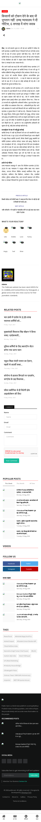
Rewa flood (8, 636)
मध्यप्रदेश (5, 11)
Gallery (22, 797)
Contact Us (23, 781)
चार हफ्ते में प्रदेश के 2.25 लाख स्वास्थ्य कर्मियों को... (17, 319)
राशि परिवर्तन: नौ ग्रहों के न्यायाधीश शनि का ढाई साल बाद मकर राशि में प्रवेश (20, 211)
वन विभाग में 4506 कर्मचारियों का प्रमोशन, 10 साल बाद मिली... (25, 491)
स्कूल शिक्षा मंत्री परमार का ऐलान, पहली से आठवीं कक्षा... (18, 363)
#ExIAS (33, 651)
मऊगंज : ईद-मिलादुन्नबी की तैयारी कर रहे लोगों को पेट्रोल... (27, 532)
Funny (29, 237)
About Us (15, 797)
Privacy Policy (32, 797)
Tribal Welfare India (11, 646)
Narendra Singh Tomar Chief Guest (16, 651)
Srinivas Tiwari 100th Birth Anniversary (17, 675)
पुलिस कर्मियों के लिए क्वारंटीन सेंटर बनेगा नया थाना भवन (18, 348)
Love (21, 237)
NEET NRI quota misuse (21, 680)
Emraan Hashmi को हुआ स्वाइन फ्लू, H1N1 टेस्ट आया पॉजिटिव (26, 595)
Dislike (13, 237)
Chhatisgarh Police (10, 670)
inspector (7, 680)
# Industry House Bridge (12, 666)
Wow (21, 251)
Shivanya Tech (26, 792)
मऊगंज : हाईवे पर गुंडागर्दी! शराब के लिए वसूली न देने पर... (27, 522)
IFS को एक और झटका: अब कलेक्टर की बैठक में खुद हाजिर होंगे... (27, 501)
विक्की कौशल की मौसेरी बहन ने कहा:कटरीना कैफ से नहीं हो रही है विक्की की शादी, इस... (20, 200)
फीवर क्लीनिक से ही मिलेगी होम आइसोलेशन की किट (17, 392)
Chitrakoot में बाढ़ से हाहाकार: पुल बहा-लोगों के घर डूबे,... (26, 512)
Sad (13, 251)
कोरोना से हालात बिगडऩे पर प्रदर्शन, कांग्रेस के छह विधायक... (19, 377)
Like (5, 237)
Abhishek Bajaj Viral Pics (23, 636)
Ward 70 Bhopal (24, 656)
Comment (8, 432)
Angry (6, 251)
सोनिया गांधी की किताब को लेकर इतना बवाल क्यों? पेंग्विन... (26, 725)
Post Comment (11, 461)
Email (6, 422)
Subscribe (34, 775)
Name (6, 412)
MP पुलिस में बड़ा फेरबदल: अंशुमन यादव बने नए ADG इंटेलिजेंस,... (27, 605)
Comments (9, 407)
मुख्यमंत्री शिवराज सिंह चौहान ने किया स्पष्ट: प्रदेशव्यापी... (20, 333)
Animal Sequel (9, 641)
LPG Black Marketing (11, 661)
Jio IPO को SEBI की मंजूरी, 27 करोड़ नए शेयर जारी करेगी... (27, 616)
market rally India (10, 656)
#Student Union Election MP (26, 641)
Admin (8, 29)
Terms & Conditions (19, 801)
